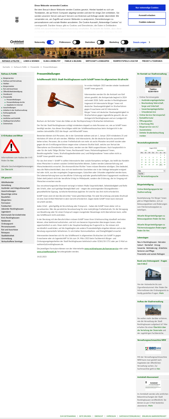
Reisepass (5, 233)
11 (145, 160)
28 (157, 164)
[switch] (76, 42)
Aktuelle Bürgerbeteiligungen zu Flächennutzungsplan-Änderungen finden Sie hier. (151, 228)
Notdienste (6, 221)
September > (160, 150)
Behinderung (151, 248)
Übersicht (99, 416)
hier (11, 161)
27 (153, 164)
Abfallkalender (7, 182)
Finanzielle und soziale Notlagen (151, 254)
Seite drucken (85, 416)
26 (149, 164)
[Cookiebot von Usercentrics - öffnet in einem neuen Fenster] (17, 42)
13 (153, 160)
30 (164, 164)
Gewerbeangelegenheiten (153, 109)
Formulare (5, 203)
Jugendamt (6, 212)
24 (142, 164)
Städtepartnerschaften (11, 121)
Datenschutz (8, 124)
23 (164, 162)
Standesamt (7, 94)
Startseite (6, 67)
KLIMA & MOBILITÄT (51, 61)
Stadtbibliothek (7, 236)
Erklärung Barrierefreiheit (154, 416)
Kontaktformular (146, 118)
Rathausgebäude (9, 113)
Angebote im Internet (15, 105)
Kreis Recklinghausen (10, 218)
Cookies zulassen (147, 22)
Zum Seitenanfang (68, 416)
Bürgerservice (8, 78)
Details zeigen (139, 42)
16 (164, 160)
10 (142, 160)
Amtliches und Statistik (11, 118)
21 (157, 162)
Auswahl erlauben (147, 15)
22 (160, 162)
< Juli (145, 150)
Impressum (111, 416)
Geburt (140, 245)
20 (153, 162)
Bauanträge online (9, 194)
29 (160, 164)
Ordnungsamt (7, 224)
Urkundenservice (149, 112)
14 (157, 160)
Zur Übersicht (7, 170)
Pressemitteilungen (50, 67)
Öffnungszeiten (145, 121)
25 (145, 164)
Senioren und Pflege (145, 251)
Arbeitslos (163, 248)
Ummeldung (6, 239)
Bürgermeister (8, 86)
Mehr (161, 293)
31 (142, 167)
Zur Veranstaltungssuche (147, 176)
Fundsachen (6, 206)
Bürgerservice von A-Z (148, 127)
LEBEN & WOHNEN (31, 61)
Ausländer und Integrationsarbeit (15, 188)
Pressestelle (34, 67)
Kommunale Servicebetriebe (13, 215)
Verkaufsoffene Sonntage (12, 242)
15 (160, 160)
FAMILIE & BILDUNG (73, 61)
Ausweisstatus (145, 130)
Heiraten (162, 242)
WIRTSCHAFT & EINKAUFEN (97, 61)
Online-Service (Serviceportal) (152, 115)
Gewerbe (141, 248)
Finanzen (6, 116)
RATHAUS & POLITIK (10, 61)
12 (149, 160)
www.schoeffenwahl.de (47, 252)
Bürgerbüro (6, 200)
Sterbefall (149, 245)
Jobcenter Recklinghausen (12, 209)
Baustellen (5, 197)
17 (142, 162)
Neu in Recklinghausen (147, 242)
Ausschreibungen (9, 108)
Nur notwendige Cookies (147, 7)
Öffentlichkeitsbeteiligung (12, 92)
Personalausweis (8, 227)
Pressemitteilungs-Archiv (16, 102)
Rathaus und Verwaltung (12, 81)
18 (145, 162)
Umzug (157, 245)
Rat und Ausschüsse (10, 89)
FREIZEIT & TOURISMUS (152, 61)
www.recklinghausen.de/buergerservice (101, 249)
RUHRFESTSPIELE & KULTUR (125, 61)
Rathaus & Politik (20, 67)
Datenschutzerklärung (129, 416)
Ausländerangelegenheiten (153, 100)
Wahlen (6, 84)
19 (149, 162)
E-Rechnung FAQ (146, 124)
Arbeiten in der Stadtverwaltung (15, 110)
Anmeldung (6, 185)
